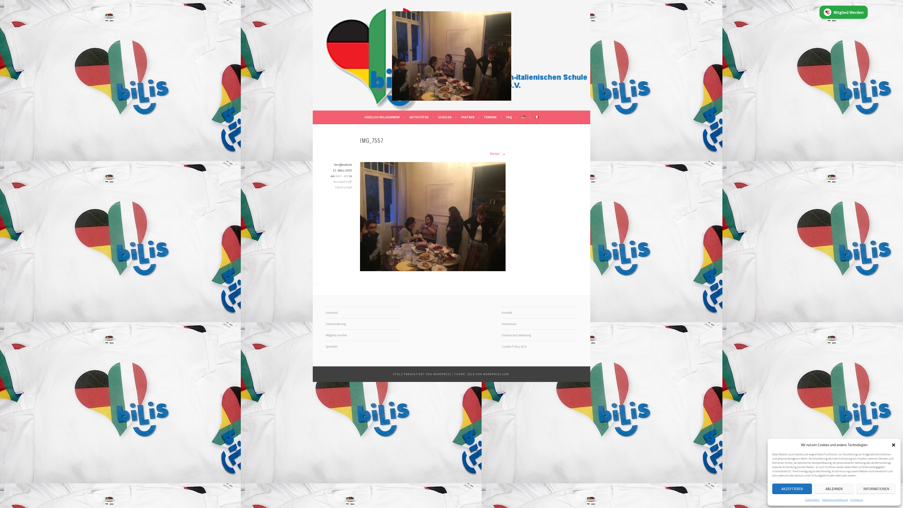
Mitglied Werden (848, 12)
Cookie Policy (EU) (514, 346)
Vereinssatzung (336, 324)
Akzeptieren (792, 489)
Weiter (495, 153)
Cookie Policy (812, 499)
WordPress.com (496, 374)
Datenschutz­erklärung (835, 499)
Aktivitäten (418, 117)
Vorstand (332, 312)
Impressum (856, 499)
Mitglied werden (336, 335)
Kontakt (507, 312)
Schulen (445, 117)
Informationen (876, 489)
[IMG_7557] (433, 269)
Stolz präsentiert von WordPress (422, 374)
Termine (490, 117)
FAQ (509, 117)
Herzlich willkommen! (382, 117)
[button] (893, 445)
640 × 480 (342, 176)
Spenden (332, 346)
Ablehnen (834, 489)
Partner (467, 117)
